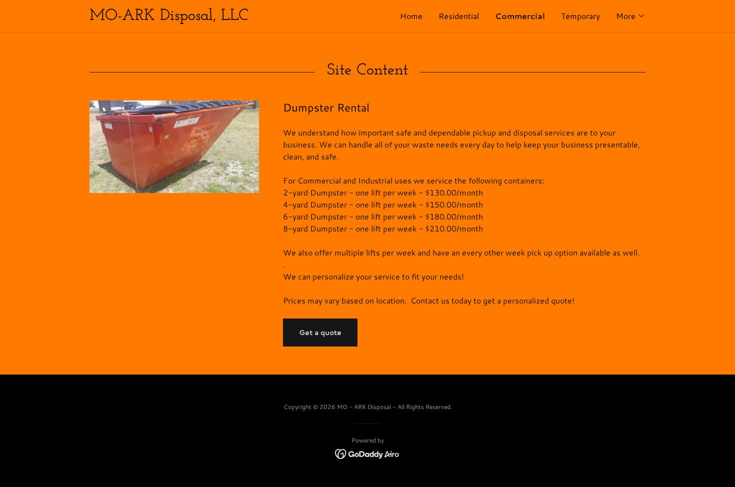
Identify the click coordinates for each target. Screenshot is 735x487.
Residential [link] (458, 16)
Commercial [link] (520, 16)
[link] (229, 16)
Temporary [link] (580, 16)
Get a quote (320, 333)
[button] (631, 16)
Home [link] (411, 16)
